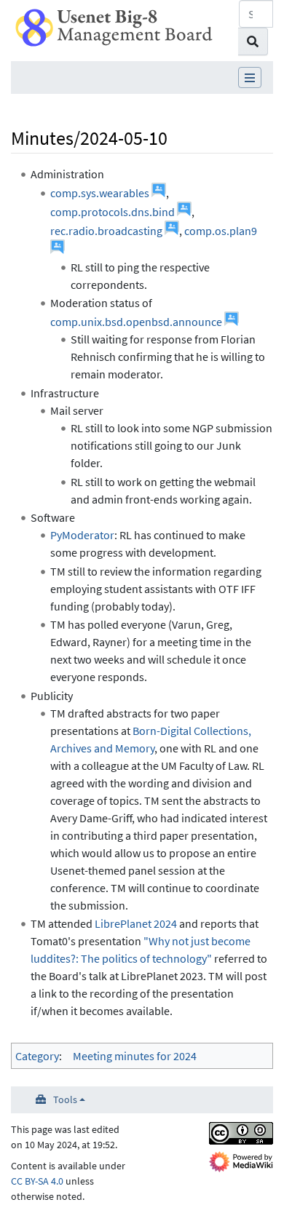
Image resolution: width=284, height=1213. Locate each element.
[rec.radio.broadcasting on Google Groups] (172, 230)
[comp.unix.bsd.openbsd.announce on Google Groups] (231, 321)
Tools (65, 1099)
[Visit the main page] (114, 26)
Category (37, 1056)
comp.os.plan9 (220, 230)
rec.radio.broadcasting (106, 230)
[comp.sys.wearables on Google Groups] (158, 193)
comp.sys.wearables (99, 193)
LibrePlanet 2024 (136, 923)
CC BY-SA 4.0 (37, 1181)
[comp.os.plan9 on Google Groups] (57, 249)
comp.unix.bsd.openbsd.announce (136, 321)
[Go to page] (253, 41)
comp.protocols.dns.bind (112, 211)
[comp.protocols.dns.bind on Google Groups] (184, 211)
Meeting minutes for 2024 (135, 1056)
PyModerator (82, 535)
